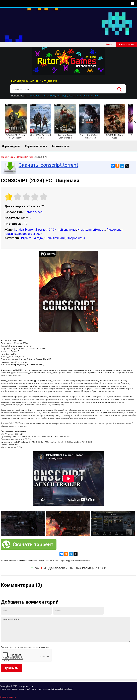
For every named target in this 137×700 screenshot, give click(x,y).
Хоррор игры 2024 (29, 233)
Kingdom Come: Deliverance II (65, 136)
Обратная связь (8, 696)
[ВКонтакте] (113, 166)
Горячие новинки (36, 146)
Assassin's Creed (77, 95)
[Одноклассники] (117, 166)
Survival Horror (24, 229)
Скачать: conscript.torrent (48, 165)
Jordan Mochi (34, 212)
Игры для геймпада (91, 229)
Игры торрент (11, 146)
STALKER (93, 95)
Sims (32, 95)
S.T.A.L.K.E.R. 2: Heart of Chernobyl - (16, 136)
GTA (38, 95)
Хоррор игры (76, 238)
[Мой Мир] (122, 166)
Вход (109, 44)
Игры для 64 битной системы (55, 229)
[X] (127, 166)
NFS (58, 95)
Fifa (27, 95)
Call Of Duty (48, 95)
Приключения (55, 238)
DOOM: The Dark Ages (114, 136)
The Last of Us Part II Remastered (90, 136)
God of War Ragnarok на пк (40, 136)
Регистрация (126, 44)
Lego (64, 95)
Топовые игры (60, 146)
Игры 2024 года (32, 238)
